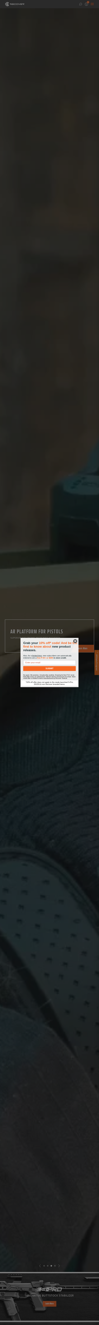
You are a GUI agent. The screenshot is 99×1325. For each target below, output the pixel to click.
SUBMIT (49, 668)
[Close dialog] (75, 641)
